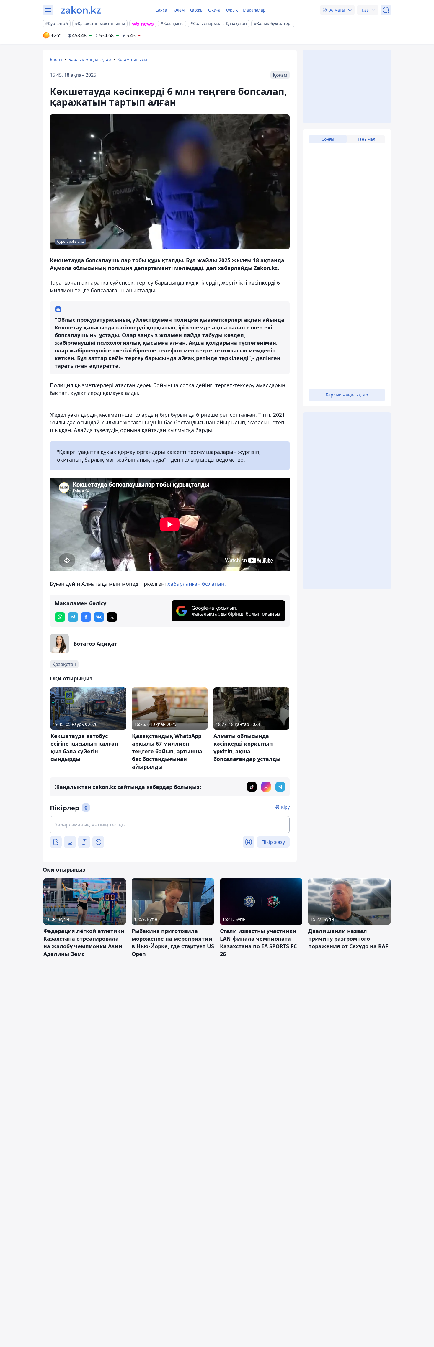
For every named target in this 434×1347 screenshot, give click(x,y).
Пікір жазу (273, 842)
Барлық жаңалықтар (89, 59)
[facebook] (86, 617)
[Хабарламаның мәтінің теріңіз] (170, 824)
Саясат (162, 10)
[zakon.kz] (81, 10)
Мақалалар (254, 10)
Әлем (179, 10)
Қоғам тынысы (132, 59)
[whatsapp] (60, 617)
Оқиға (214, 10)
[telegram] (73, 617)
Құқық (231, 10)
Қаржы (196, 10)
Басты (56, 59)
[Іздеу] (386, 10)
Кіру (285, 807)
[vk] (99, 617)
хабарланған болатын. (196, 583)
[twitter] (112, 617)
